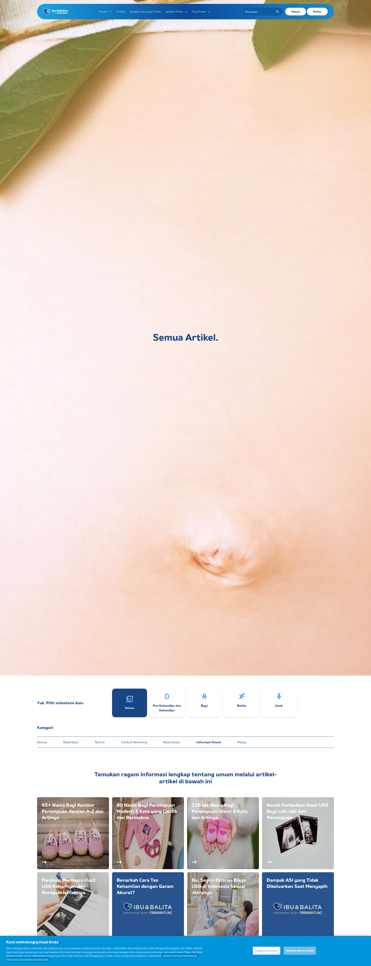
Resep (241, 742)
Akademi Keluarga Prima (145, 11)
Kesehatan (71, 742)
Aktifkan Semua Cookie (300, 950)
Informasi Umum (209, 742)
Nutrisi (100, 742)
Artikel (121, 11)
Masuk (295, 11)
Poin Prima (199, 11)
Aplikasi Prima (174, 11)
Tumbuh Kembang (134, 742)
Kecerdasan (171, 742)
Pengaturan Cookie (266, 950)
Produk (103, 11)
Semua (42, 742)
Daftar (317, 11)
